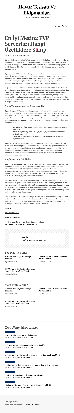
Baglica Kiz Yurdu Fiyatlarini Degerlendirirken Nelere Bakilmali (32, 365)
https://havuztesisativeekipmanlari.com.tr (34, 240)
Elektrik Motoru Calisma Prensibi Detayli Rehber (52, 257)
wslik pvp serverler (12, 213)
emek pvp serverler (12, 217)
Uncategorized (9, 332)
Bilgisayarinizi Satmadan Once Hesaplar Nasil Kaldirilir (28, 385)
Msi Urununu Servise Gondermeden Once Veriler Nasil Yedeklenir (20, 270)
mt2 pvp (8, 208)
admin (26, 55)
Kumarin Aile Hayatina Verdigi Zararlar (18, 257)
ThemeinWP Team (32, 404)
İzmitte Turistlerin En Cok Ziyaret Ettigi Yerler (24, 375)
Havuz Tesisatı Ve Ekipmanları (37, 10)
